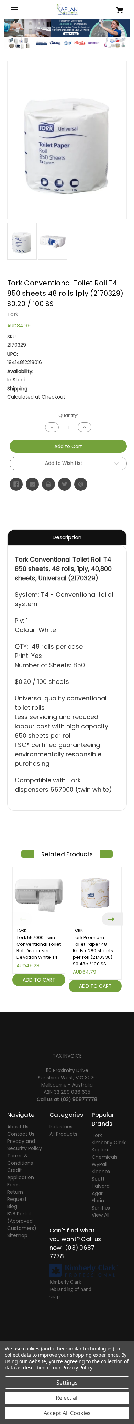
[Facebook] (16, 484)
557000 (62, 789)
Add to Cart (39, 979)
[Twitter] (64, 484)
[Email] (32, 484)
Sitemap (17, 1235)
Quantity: (68, 415)
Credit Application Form (20, 1177)
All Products (63, 1133)
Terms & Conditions (20, 1159)
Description (67, 537)
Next (112, 919)
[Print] (48, 484)
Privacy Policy (77, 1367)
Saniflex (101, 1207)
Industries (60, 1126)
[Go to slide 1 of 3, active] (56, 1000)
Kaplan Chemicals (105, 1153)
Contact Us (20, 1133)
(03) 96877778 (78, 1099)
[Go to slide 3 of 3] (77, 1000)
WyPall (99, 1164)
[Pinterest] (80, 484)
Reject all (67, 1398)
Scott (98, 1178)
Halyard (101, 1186)
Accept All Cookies (67, 1413)
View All (100, 1215)
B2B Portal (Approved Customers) (21, 1221)
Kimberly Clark (109, 1142)
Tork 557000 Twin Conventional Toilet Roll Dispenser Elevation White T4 (38, 947)
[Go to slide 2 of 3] (67, 1000)
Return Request (17, 1195)
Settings (67, 1382)
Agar (97, 1193)
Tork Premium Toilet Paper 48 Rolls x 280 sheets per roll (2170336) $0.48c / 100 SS (93, 951)
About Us (18, 1126)
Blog (12, 1206)
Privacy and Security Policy (24, 1145)
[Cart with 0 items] (117, 8)
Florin (98, 1200)
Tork (97, 1135)
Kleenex (101, 1171)
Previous (21, 919)
